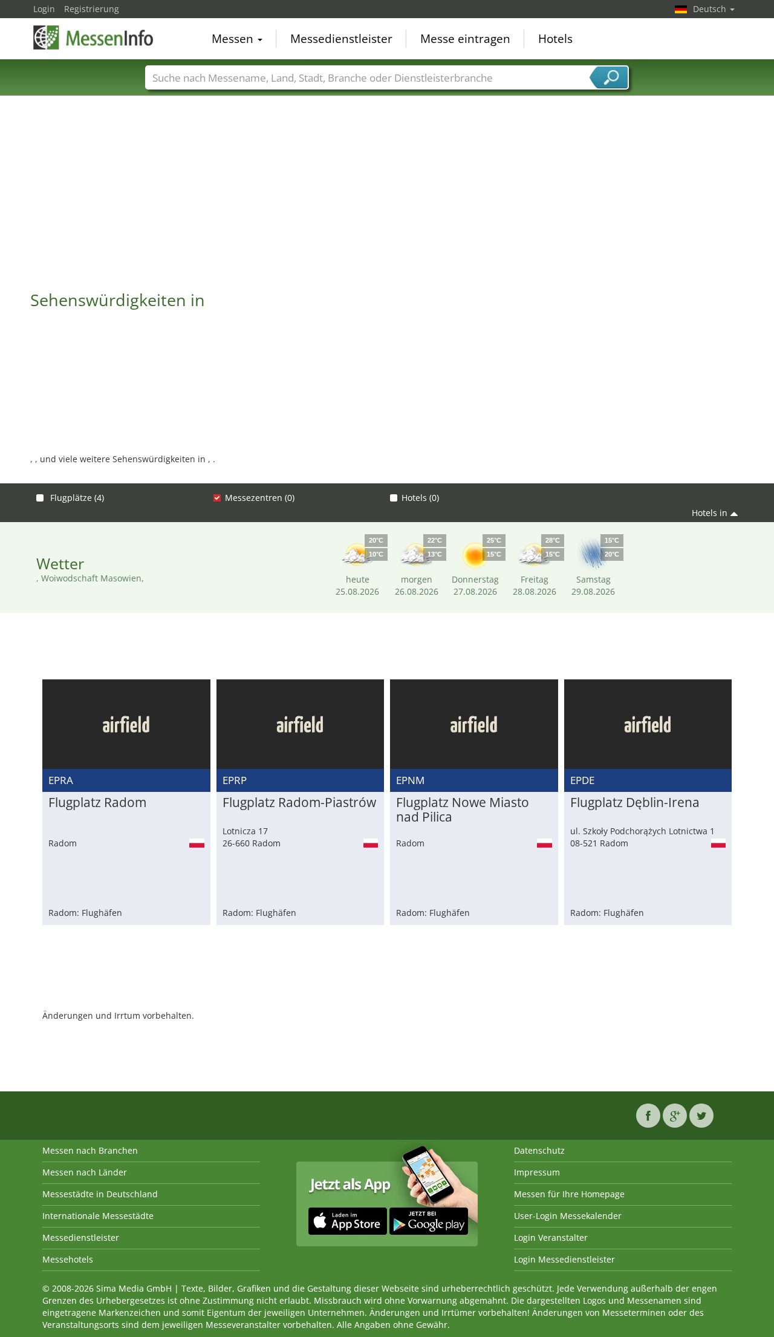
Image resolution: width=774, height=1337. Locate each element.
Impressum (537, 1172)
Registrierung (91, 9)
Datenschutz (539, 1150)
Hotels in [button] (709, 512)
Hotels (555, 39)
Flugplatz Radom (97, 803)
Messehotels (67, 1259)
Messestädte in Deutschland (100, 1194)
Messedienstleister (341, 39)
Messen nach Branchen (90, 1150)
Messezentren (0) (259, 497)
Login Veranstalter (551, 1237)
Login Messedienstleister (564, 1259)
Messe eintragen (465, 39)
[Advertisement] (387, 187)
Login (44, 9)
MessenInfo (93, 37)
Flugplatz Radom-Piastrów (299, 803)
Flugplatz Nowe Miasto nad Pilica (462, 810)
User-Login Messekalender (568, 1215)
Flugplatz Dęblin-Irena (635, 803)
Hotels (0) (420, 497)
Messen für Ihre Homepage (569, 1194)
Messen (234, 39)
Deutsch (711, 9)
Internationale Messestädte (98, 1215)
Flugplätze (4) (76, 497)
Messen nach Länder (84, 1172)
